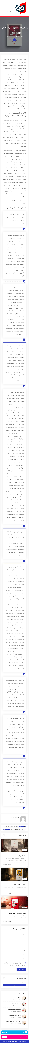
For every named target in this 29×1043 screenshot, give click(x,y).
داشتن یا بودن (7, 201)
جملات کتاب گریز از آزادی (20, 885)
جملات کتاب (22, 864)
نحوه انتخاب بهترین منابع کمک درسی (13, 1021)
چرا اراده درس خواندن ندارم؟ (15, 1015)
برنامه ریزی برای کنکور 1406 (15, 1003)
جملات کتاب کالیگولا (21, 856)
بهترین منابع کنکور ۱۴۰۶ (16, 997)
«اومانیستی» (23, 132)
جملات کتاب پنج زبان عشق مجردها (17, 913)
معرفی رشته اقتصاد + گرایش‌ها (17, 829)
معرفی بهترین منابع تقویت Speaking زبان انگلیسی (12, 827)
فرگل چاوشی (11, 33)
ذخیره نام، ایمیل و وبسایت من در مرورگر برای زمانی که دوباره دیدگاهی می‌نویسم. (14, 964)
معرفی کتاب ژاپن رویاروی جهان (14, 1009)
